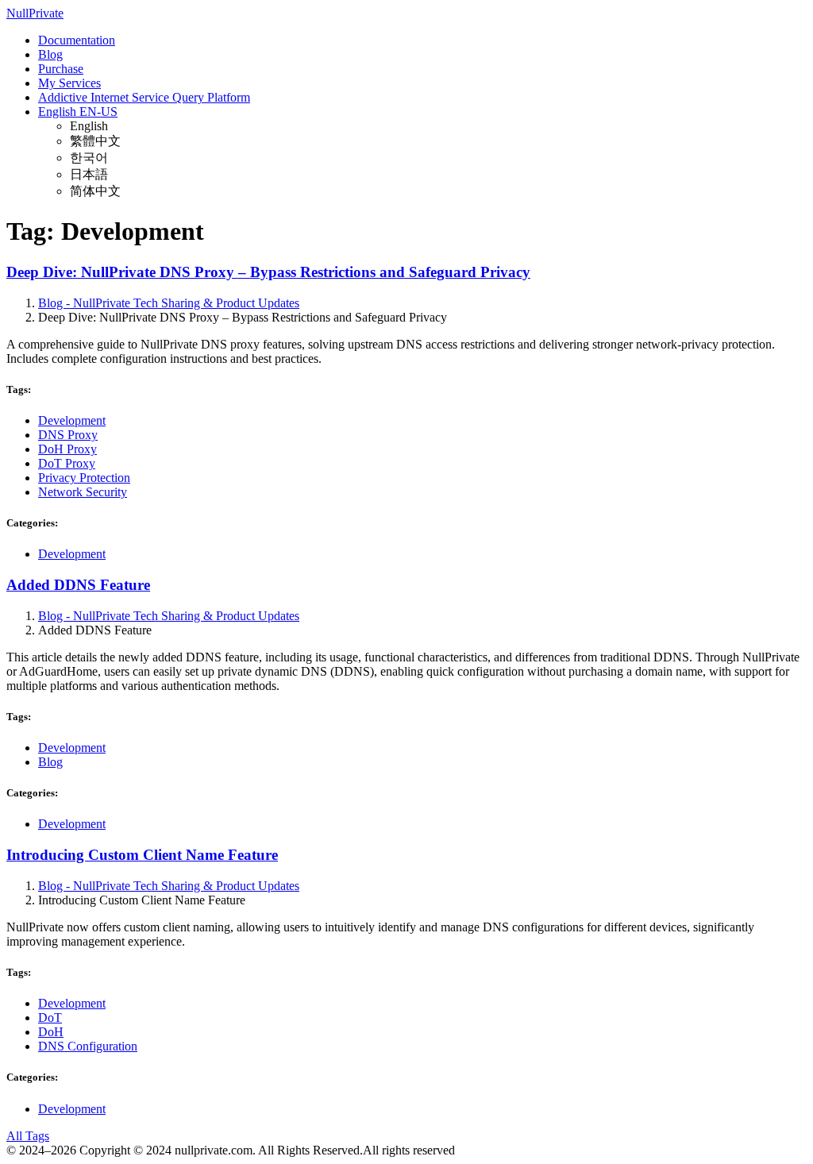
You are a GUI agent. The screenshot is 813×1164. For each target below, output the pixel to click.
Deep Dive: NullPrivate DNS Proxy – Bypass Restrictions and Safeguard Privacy (268, 272)
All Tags (27, 1136)
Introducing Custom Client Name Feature (142, 854)
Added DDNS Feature (78, 584)
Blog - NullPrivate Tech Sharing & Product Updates (168, 303)
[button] (78, 111)
